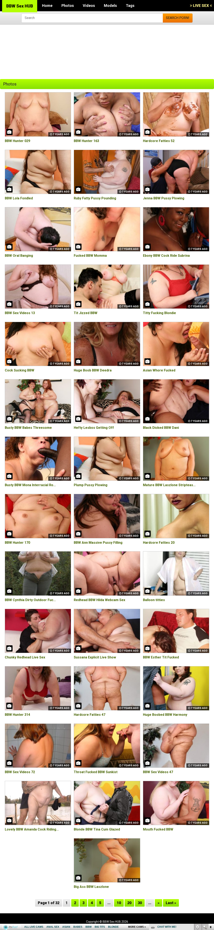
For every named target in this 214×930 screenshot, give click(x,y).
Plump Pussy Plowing (90, 485)
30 (140, 903)
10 (119, 903)
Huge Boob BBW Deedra (93, 370)
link (210, 864)
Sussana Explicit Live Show (95, 657)
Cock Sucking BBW (19, 370)
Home (47, 5)
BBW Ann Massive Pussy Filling (98, 543)
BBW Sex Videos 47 (158, 772)
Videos (89, 5)
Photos (67, 5)
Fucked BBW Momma (90, 256)
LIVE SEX (201, 5)
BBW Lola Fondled (19, 198)
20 (129, 903)
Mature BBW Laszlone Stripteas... (169, 485)
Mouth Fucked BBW (158, 829)
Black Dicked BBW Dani (161, 428)
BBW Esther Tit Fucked (161, 657)
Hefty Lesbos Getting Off (94, 428)
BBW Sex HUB (19, 6)
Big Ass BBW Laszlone (91, 887)
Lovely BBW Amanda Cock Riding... (32, 829)
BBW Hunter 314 (17, 715)
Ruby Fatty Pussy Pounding (95, 198)
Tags (130, 5)
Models (110, 5)
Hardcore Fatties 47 (89, 715)
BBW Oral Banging (19, 256)
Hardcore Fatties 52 (159, 141)
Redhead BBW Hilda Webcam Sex (99, 600)
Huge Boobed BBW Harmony (165, 715)
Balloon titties (154, 600)
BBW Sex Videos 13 (20, 313)
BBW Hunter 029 (17, 141)
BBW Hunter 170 (17, 543)
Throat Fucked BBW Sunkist (95, 772)
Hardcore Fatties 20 (159, 543)
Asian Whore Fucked (159, 370)
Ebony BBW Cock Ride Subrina (166, 256)
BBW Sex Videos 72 (20, 772)
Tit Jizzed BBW (85, 313)
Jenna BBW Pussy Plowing (163, 198)
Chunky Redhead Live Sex (25, 657)
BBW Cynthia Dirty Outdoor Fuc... (30, 600)
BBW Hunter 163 (86, 141)
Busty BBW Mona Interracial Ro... (30, 485)
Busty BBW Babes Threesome (28, 428)
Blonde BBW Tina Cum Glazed (97, 829)
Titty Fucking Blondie (159, 313)
